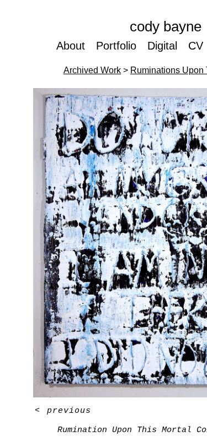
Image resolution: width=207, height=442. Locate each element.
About (70, 46)
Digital (162, 46)
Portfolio (116, 46)
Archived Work (92, 70)
